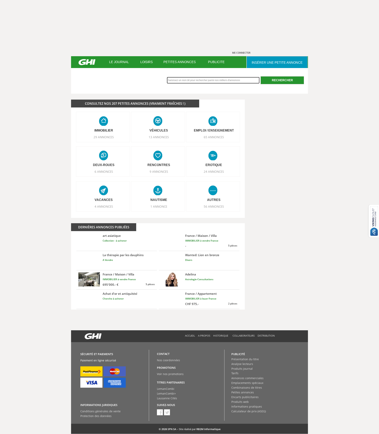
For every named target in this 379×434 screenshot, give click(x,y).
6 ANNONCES (104, 172)
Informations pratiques (246, 406)
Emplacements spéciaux (247, 383)
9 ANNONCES (159, 172)
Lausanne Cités (167, 398)
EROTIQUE (213, 165)
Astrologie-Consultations (199, 279)
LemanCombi (165, 389)
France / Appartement (201, 294)
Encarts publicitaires (245, 397)
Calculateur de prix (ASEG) (248, 411)
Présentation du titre (245, 359)
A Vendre (108, 260)
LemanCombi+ (166, 393)
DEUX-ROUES (103, 165)
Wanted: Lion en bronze (202, 255)
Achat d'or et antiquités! (120, 294)
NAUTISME (158, 200)
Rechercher (282, 80)
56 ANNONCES (214, 206)
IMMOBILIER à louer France (200, 298)
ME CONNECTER (241, 52)
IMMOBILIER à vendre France (201, 240)
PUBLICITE (216, 62)
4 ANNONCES (104, 206)
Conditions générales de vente (100, 411)
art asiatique (112, 236)
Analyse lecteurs (242, 364)
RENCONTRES (158, 165)
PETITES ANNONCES (179, 62)
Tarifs (234, 373)
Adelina (190, 274)
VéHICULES (158, 130)
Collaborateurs (244, 335)
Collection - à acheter (115, 240)
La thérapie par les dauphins (123, 255)
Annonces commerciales (247, 378)
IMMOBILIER (103, 130)
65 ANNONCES (214, 137)
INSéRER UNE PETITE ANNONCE (277, 62)
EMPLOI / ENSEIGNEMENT (214, 130)
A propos (204, 335)
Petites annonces (242, 392)
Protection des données (96, 416)
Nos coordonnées (168, 360)
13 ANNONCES (159, 137)
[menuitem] (118, 62)
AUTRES (213, 200)
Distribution (266, 335)
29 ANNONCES (104, 137)
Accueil (190, 335)
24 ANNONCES (214, 172)
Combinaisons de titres (246, 387)
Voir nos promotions (170, 374)
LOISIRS (146, 62)
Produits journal (242, 369)
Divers (188, 260)
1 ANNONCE (158, 206)
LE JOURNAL (119, 62)
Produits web (240, 402)
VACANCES (104, 200)
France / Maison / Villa (201, 236)
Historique (220, 335)
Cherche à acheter (113, 298)
